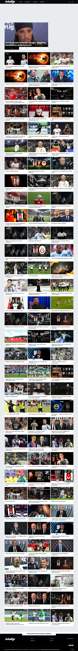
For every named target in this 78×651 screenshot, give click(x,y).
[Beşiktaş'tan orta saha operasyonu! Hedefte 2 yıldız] (39, 563)
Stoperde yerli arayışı (34, 606)
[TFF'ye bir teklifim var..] (39, 302)
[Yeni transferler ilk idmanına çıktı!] (39, 406)
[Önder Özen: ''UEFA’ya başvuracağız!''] (16, 545)
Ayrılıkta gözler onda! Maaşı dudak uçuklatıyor (14, 67)
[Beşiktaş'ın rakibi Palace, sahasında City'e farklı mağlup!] (16, 580)
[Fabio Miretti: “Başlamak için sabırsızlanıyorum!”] (62, 580)
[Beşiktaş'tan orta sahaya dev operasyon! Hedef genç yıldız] (39, 441)
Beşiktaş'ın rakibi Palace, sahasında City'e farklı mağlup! (14, 589)
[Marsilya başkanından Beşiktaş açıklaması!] (62, 545)
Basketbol (27, 2)
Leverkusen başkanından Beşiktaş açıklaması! (37, 554)
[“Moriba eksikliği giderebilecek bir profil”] (62, 250)
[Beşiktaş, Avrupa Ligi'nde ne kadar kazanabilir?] (62, 476)
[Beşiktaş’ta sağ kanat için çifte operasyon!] (16, 233)
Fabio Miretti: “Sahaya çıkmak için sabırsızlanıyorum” (37, 119)
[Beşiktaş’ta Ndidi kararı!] (39, 233)
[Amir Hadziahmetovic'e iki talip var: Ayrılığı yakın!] (62, 145)
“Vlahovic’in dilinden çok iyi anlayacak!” (59, 362)
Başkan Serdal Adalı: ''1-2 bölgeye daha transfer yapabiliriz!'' (15, 536)
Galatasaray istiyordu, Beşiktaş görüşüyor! (37, 484)
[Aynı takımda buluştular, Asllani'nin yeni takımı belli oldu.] (39, 388)
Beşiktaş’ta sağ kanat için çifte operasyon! (13, 241)
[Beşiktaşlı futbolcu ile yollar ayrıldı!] (16, 76)
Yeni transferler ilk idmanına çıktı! (37, 414)
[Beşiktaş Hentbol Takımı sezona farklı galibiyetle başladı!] (62, 336)
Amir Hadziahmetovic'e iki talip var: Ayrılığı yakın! (61, 154)
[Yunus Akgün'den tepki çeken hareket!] (39, 458)
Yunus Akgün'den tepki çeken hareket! (39, 466)
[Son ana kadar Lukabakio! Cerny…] (16, 598)
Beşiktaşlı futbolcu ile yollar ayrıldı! (14, 84)
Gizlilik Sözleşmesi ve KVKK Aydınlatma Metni (50, 649)
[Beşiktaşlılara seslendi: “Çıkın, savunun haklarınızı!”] (62, 76)
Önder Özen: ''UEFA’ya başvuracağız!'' (15, 553)
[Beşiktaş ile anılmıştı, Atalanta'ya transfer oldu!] (39, 336)
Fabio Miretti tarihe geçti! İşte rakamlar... (59, 467)
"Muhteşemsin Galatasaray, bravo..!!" (61, 310)
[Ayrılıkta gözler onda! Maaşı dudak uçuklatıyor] (16, 58)
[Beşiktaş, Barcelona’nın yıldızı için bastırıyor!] (16, 180)
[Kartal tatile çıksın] (16, 493)
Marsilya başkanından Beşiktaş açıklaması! (60, 554)
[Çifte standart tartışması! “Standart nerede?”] (16, 111)
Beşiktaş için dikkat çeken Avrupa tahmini (60, 606)
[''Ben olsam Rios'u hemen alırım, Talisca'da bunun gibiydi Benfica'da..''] (16, 93)
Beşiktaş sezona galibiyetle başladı (14, 361)
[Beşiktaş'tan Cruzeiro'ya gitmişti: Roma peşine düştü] (16, 441)
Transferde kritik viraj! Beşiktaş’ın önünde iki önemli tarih (37, 206)
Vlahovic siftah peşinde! (11, 171)
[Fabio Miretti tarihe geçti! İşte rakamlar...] (62, 458)
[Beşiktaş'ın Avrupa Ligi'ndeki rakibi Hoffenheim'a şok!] (16, 371)
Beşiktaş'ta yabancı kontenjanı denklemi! (37, 536)
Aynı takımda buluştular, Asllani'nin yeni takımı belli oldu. (38, 397)
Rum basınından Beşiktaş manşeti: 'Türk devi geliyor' (62, 449)
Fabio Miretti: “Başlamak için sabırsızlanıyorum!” (59, 589)
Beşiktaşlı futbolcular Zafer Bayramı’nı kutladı (15, 345)
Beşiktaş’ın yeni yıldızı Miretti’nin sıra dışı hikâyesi (14, 294)
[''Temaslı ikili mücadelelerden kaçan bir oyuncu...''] (39, 93)
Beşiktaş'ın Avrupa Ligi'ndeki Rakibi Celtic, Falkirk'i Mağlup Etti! (38, 380)
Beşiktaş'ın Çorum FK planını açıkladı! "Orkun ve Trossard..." (61, 397)
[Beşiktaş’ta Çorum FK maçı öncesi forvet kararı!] (16, 268)
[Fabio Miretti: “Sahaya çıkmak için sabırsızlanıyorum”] (39, 111)
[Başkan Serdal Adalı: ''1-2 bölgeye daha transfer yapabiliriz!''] (16, 528)
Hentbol (42, 2)
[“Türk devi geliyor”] (39, 268)
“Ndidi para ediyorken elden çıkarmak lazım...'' (38, 137)
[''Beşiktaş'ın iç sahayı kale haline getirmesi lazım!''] (16, 145)
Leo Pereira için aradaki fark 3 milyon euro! (15, 484)
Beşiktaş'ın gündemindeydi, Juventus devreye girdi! (38, 327)
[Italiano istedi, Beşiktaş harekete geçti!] (62, 180)
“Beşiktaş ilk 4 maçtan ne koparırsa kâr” (61, 119)
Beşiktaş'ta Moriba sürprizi (58, 501)
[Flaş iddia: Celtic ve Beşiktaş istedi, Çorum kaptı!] (16, 458)
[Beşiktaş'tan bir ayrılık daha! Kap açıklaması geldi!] (39, 58)
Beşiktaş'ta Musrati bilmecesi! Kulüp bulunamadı (14, 432)
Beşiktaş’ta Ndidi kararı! (35, 241)
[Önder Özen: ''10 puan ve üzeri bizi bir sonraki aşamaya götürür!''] (62, 510)
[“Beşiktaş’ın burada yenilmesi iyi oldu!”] (39, 615)
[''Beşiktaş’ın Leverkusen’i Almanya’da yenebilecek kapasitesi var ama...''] (16, 128)
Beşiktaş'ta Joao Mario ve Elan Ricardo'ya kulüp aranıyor (37, 432)
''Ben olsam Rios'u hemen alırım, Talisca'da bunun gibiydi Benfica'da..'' (15, 102)
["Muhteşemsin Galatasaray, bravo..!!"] (62, 302)
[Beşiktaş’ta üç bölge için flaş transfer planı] (16, 250)
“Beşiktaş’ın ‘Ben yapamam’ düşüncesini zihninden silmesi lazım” (15, 624)
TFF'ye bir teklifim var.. (34, 310)
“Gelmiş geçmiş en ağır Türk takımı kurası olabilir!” (61, 380)
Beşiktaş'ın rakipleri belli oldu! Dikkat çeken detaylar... (61, 571)
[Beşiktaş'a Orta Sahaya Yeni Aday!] (16, 319)
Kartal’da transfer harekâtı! (59, 223)
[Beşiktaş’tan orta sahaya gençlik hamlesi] (62, 93)
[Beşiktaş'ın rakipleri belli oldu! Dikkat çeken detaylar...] (62, 563)
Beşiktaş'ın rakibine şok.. (11, 396)
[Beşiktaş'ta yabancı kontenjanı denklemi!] (39, 528)
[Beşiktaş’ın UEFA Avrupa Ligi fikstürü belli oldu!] (62, 319)
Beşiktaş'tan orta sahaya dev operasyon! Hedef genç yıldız (36, 449)
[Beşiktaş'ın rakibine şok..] (16, 388)
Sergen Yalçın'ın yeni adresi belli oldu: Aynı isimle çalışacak (38, 84)
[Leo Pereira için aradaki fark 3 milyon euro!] (16, 476)
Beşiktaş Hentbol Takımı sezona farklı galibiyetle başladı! (61, 345)
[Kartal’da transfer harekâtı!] (62, 215)
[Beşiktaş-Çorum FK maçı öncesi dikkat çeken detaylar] (62, 285)
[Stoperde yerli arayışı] (39, 598)
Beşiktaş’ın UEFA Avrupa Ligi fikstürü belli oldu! (61, 327)
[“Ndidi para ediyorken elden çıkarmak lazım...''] (39, 128)
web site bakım (70, 638)
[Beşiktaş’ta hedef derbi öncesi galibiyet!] (39, 163)
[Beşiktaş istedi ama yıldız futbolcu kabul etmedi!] (62, 233)
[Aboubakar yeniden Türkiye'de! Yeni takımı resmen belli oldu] (39, 510)
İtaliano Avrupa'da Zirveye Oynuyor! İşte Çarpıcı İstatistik (38, 502)
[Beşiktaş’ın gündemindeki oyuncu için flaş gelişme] (39, 180)
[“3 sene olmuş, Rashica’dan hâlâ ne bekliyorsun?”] (62, 58)
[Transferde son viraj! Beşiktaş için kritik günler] (62, 163)
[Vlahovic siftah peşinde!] (16, 163)
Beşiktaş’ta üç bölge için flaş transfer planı (15, 259)
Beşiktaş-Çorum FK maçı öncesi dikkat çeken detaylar (62, 294)
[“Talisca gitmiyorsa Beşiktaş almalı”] (39, 215)
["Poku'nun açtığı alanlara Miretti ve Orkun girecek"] (62, 615)
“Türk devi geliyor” (33, 275)
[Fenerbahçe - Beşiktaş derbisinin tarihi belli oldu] (62, 406)
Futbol (20, 2)
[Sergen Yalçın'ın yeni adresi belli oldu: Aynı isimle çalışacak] (39, 76)
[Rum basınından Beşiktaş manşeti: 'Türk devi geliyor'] (62, 441)
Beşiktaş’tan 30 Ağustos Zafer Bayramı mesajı (15, 206)
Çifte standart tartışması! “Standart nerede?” (14, 119)
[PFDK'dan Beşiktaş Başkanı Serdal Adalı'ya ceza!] (62, 528)
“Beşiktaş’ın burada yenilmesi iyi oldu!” (39, 623)
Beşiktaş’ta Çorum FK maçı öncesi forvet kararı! (14, 276)
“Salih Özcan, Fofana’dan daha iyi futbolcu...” (60, 137)
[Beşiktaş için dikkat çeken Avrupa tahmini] (62, 598)
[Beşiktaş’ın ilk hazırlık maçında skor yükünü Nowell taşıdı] (39, 285)
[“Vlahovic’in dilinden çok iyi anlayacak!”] (62, 353)
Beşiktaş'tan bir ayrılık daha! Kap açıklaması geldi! (37, 67)
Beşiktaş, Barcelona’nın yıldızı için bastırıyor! (14, 189)
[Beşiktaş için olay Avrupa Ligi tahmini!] (16, 510)
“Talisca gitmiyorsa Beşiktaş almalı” (38, 223)
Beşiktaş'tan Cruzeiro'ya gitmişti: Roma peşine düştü (15, 449)
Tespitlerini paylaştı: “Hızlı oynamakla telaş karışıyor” (38, 154)
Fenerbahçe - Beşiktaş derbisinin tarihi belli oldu (62, 414)
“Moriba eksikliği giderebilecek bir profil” (62, 258)
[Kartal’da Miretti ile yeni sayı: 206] (16, 302)
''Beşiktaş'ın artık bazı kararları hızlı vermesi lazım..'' (38, 362)
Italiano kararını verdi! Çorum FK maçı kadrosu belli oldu (15, 571)
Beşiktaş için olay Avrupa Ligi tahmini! (15, 518)
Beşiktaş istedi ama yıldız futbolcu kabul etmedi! (61, 241)
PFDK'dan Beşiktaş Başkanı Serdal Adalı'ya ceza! (60, 536)
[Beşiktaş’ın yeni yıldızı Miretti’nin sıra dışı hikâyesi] (16, 285)
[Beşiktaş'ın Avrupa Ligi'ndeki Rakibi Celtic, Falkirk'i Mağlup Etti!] (39, 371)
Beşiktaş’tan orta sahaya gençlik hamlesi (60, 102)
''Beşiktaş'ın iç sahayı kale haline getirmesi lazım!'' (13, 154)
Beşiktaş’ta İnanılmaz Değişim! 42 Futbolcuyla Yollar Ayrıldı (60, 432)
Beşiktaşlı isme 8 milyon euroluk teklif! (38, 588)
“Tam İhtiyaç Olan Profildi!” (12, 414)
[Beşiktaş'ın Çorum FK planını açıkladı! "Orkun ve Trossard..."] (62, 388)
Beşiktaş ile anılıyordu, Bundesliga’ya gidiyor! (61, 206)
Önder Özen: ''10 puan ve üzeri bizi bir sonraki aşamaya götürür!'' (61, 519)
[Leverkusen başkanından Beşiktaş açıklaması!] (39, 545)
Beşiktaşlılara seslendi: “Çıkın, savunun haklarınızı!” (62, 84)
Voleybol (35, 2)
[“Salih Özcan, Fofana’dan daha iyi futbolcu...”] (62, 128)
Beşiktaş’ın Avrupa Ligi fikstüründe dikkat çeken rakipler (61, 276)
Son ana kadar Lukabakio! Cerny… (14, 606)
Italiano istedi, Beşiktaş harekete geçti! (62, 188)
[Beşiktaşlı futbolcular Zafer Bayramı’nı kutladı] (16, 336)
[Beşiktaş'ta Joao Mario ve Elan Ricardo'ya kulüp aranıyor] (39, 423)
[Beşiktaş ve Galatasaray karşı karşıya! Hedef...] (39, 250)
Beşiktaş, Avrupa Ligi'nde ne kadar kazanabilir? (61, 484)
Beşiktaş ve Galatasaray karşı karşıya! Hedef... (39, 259)
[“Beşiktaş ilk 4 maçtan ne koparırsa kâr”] (62, 111)
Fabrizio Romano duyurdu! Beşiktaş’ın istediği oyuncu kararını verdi (15, 224)
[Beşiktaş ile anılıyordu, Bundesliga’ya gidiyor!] (62, 198)
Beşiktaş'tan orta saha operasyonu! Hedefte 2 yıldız (38, 571)
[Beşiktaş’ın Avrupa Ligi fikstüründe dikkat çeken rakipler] (62, 268)
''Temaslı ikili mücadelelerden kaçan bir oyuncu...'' (39, 102)
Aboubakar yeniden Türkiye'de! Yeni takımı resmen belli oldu (38, 519)
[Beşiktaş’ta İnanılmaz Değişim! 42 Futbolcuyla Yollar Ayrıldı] (62, 423)
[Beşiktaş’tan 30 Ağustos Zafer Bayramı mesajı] (16, 198)
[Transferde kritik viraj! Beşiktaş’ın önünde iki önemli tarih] (39, 198)
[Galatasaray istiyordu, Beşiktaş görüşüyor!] (39, 476)
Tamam (72, 649)
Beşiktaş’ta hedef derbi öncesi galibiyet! (36, 171)
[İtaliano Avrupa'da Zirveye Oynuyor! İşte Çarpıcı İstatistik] (39, 493)
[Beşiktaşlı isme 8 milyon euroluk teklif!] (39, 580)
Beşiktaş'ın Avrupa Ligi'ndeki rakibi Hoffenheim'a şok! (14, 380)
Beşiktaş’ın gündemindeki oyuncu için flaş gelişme (38, 189)
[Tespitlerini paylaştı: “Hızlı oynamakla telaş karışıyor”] (39, 145)
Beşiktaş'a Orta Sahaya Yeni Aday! (14, 326)
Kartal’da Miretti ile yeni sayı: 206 (14, 310)
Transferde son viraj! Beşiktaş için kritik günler (62, 171)
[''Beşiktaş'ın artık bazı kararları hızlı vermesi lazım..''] (39, 353)
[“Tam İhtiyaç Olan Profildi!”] (16, 406)
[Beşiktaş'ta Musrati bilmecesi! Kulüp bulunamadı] (16, 423)
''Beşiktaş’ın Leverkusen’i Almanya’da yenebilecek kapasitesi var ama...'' (15, 137)
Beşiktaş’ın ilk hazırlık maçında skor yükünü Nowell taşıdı (38, 294)
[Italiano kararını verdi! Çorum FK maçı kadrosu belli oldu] (16, 563)
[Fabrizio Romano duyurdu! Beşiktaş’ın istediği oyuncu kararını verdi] (16, 215)
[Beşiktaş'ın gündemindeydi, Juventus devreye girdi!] (39, 319)
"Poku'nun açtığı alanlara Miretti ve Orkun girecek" (61, 624)
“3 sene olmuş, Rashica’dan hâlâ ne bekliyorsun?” (61, 67)
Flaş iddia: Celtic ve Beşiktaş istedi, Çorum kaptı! (14, 467)
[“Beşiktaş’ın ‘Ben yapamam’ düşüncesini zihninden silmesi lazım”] (16, 615)
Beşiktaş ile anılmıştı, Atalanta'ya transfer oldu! (37, 345)
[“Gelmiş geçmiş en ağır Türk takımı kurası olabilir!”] (62, 371)
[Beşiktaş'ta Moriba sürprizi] (62, 493)
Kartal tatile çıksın (10, 501)
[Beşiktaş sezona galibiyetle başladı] (16, 353)
